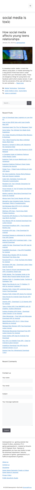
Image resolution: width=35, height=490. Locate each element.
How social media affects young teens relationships (15, 35)
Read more (20, 83)
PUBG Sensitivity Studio (10, 478)
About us (5, 462)
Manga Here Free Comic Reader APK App (16, 198)
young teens (23, 91)
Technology (21, 88)
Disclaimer (5, 467)
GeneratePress (27, 487)
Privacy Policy (6, 475)
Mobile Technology (11, 88)
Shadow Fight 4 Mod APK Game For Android (17, 294)
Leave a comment (10, 93)
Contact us (6, 465)
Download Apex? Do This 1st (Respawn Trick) (17, 127)
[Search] (29, 103)
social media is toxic (11, 91)
